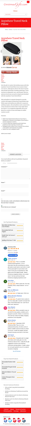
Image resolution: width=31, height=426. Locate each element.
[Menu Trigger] (28, 2)
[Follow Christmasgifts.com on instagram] (19, 420)
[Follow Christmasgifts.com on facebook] (5, 420)
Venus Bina (11, 280)
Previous (1, 51)
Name (3, 182)
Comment (4, 166)
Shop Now (11, 72)
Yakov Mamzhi (11, 307)
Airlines (10, 29)
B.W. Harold (11, 335)
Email (3, 191)
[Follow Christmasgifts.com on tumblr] (24, 420)
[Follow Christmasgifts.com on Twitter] (10, 420)
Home (15, 11)
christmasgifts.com (14, 424)
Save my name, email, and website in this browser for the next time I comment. (15, 201)
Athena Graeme (12, 320)
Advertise (23, 411)
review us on (12, 255)
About (12, 409)
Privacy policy (8, 411)
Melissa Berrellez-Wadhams (15, 296)
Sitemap (16, 411)
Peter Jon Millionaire (13, 290)
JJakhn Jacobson (12, 258)
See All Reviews (17, 351)
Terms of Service (21, 409)
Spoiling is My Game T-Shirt (9, 240)
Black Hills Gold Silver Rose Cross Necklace (8, 225)
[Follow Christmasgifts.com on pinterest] (14, 420)
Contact (6, 409)
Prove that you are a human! (8, 207)
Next (22, 51)
